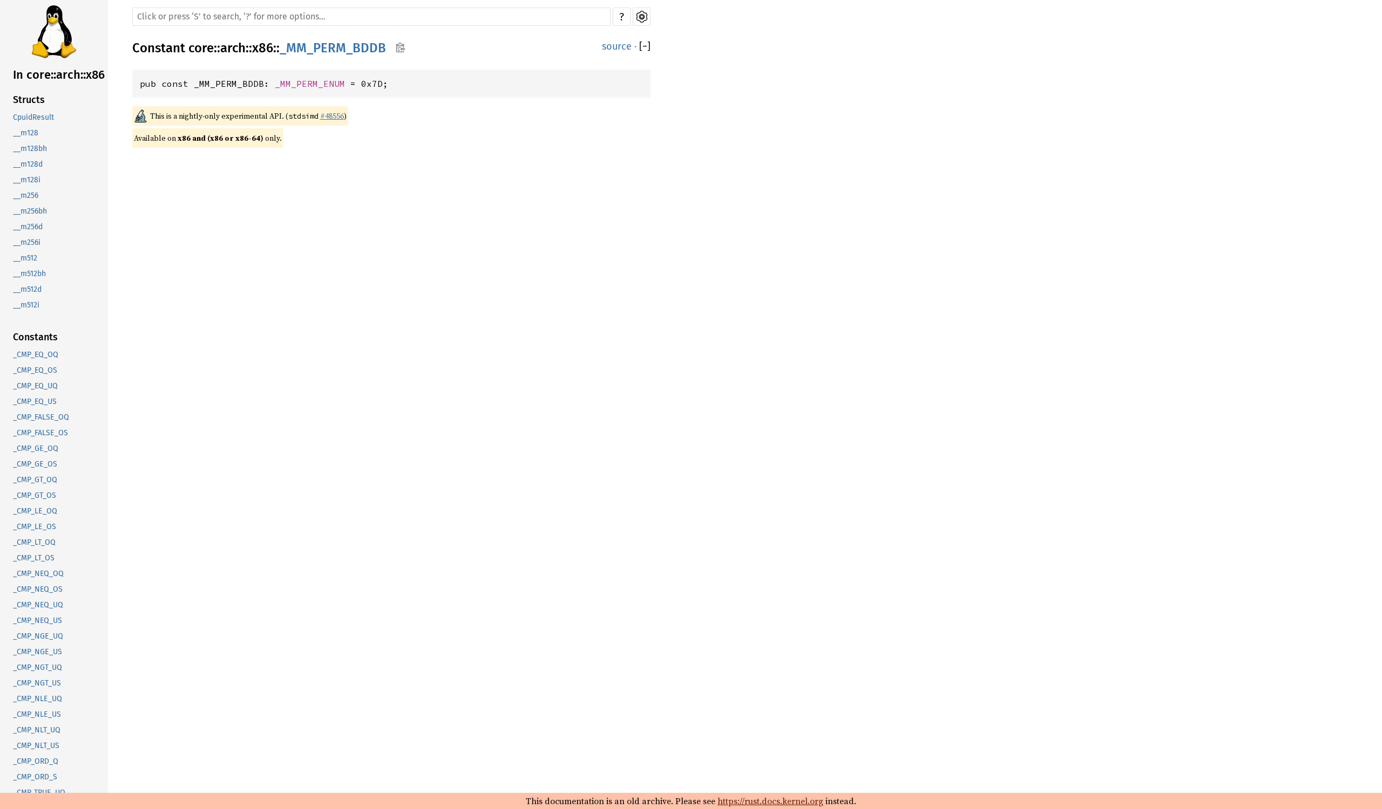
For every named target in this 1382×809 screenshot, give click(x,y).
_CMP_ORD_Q (35, 761)
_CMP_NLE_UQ (37, 698)
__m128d (28, 164)
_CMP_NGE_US (37, 651)
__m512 (25, 258)
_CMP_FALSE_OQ (41, 417)
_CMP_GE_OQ (35, 448)
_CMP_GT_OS (34, 495)
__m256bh (30, 211)
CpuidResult (33, 117)
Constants (35, 337)
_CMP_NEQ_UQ (38, 604)
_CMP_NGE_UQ (38, 636)
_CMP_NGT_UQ (37, 667)
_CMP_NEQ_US (37, 620)
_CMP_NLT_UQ (36, 730)
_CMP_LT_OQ (34, 542)
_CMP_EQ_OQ (35, 354)
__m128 (25, 133)
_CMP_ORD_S (35, 776)
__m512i (26, 305)
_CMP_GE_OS (35, 464)
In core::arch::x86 (59, 74)
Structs (29, 100)
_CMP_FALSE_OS (40, 432)
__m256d (28, 226)
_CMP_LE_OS (34, 526)
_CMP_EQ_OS (35, 370)
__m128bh (30, 148)
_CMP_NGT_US (37, 683)
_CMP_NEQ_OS (38, 589)
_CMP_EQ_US (35, 401)
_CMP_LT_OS (34, 558)
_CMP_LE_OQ (35, 511)
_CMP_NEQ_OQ (38, 573)
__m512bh (29, 273)
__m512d (27, 289)
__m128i (26, 179)
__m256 (25, 195)
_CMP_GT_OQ (35, 479)
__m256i (26, 242)
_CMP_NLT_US (36, 745)
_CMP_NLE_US (37, 714)
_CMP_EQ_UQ (35, 385)
